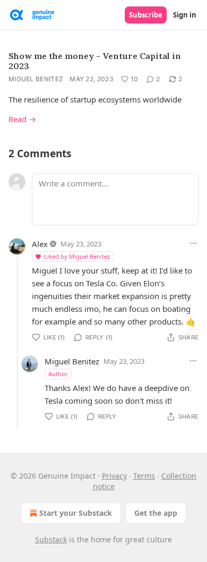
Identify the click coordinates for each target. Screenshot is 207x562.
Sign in (184, 15)
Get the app (155, 513)
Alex (40, 244)
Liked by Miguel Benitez (77, 256)
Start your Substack (75, 513)
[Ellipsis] (193, 243)
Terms (144, 476)
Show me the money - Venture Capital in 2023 (94, 60)
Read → (22, 119)
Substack (51, 539)
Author (58, 374)
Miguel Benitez (35, 79)
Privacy (114, 476)
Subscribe (145, 15)
